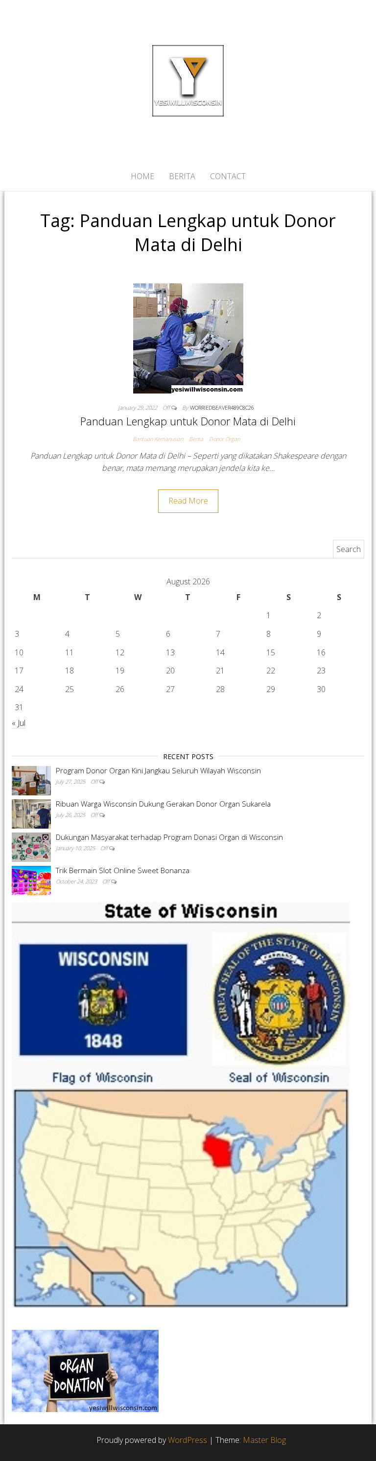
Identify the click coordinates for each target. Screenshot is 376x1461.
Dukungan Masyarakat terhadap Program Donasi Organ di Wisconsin (169, 837)
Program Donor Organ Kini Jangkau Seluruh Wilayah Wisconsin (158, 770)
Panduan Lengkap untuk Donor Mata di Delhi (188, 421)
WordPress (187, 1440)
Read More (188, 500)
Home (142, 176)
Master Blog (264, 1440)
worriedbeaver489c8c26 (222, 407)
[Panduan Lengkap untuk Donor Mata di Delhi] (188, 337)
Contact (228, 176)
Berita (182, 176)
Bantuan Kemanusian (158, 438)
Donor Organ (224, 438)
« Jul (18, 723)
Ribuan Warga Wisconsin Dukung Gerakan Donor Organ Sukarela (163, 804)
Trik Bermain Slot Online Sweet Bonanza (122, 870)
